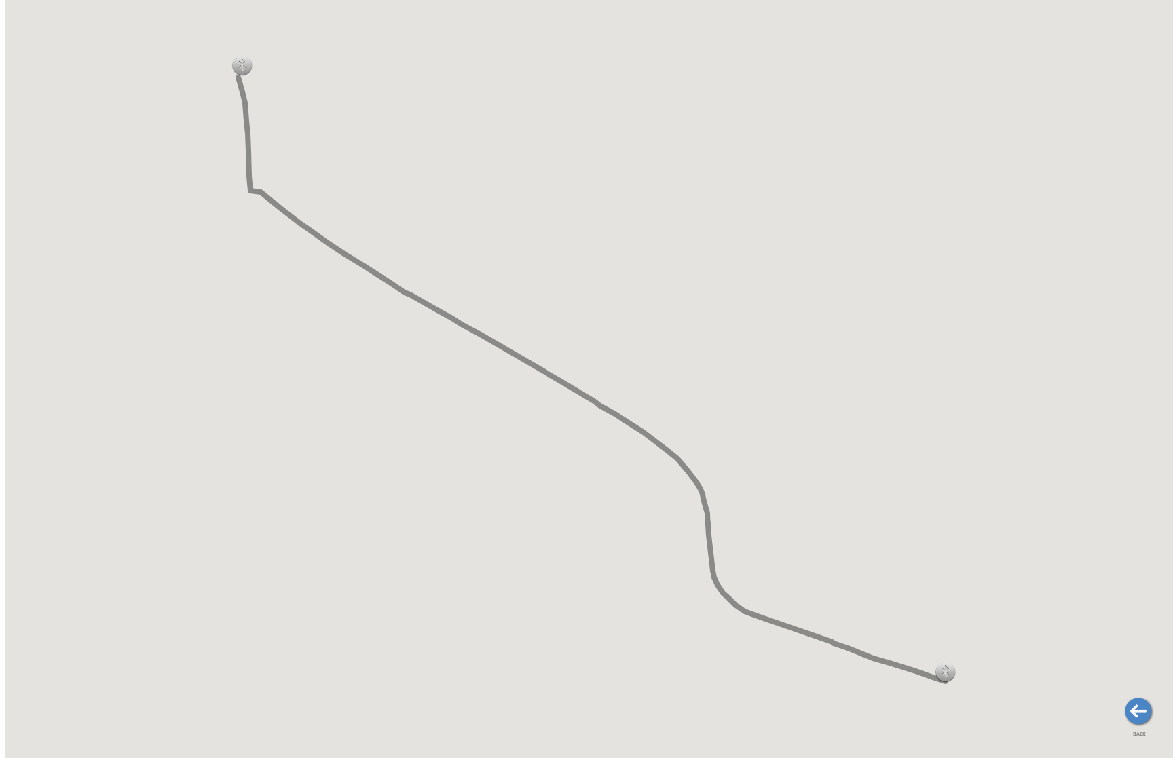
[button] (242, 65)
